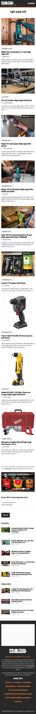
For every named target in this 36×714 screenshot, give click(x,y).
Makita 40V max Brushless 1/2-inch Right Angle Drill (16, 53)
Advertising (17, 682)
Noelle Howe (6, 56)
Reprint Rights (10, 686)
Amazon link (8, 468)
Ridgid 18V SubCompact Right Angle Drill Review (16, 145)
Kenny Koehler (7, 239)
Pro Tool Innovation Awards (18, 690)
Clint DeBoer (6, 340)
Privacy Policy (13, 656)
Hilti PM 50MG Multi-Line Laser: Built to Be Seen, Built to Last (22, 541)
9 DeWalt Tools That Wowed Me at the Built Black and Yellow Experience (22, 590)
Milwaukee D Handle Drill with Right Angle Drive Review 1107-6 (16, 443)
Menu (32, 3)
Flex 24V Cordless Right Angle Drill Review (16, 100)
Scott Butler (6, 285)
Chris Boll (5, 194)
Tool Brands (27, 682)
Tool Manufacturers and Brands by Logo (18, 694)
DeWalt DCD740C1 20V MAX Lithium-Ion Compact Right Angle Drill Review (15, 393)
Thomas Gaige (7, 397)
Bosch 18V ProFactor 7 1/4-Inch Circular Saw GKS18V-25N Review (22, 563)
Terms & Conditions (25, 656)
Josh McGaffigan (7, 103)
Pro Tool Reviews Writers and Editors (18, 698)
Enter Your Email (7, 505)
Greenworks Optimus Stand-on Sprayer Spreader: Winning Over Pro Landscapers (22, 530)
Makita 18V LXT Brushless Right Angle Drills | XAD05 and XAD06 (17, 190)
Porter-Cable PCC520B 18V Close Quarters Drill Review (16, 337)
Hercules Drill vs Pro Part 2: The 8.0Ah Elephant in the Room (22, 611)
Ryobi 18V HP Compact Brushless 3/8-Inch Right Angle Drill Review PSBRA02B (16, 236)
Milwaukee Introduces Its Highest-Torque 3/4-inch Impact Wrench (21, 552)
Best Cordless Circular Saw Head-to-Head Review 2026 (21, 600)
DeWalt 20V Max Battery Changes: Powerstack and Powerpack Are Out (21, 573)
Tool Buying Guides (23, 686)
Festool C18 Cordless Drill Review (13, 283)
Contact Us (18, 701)
